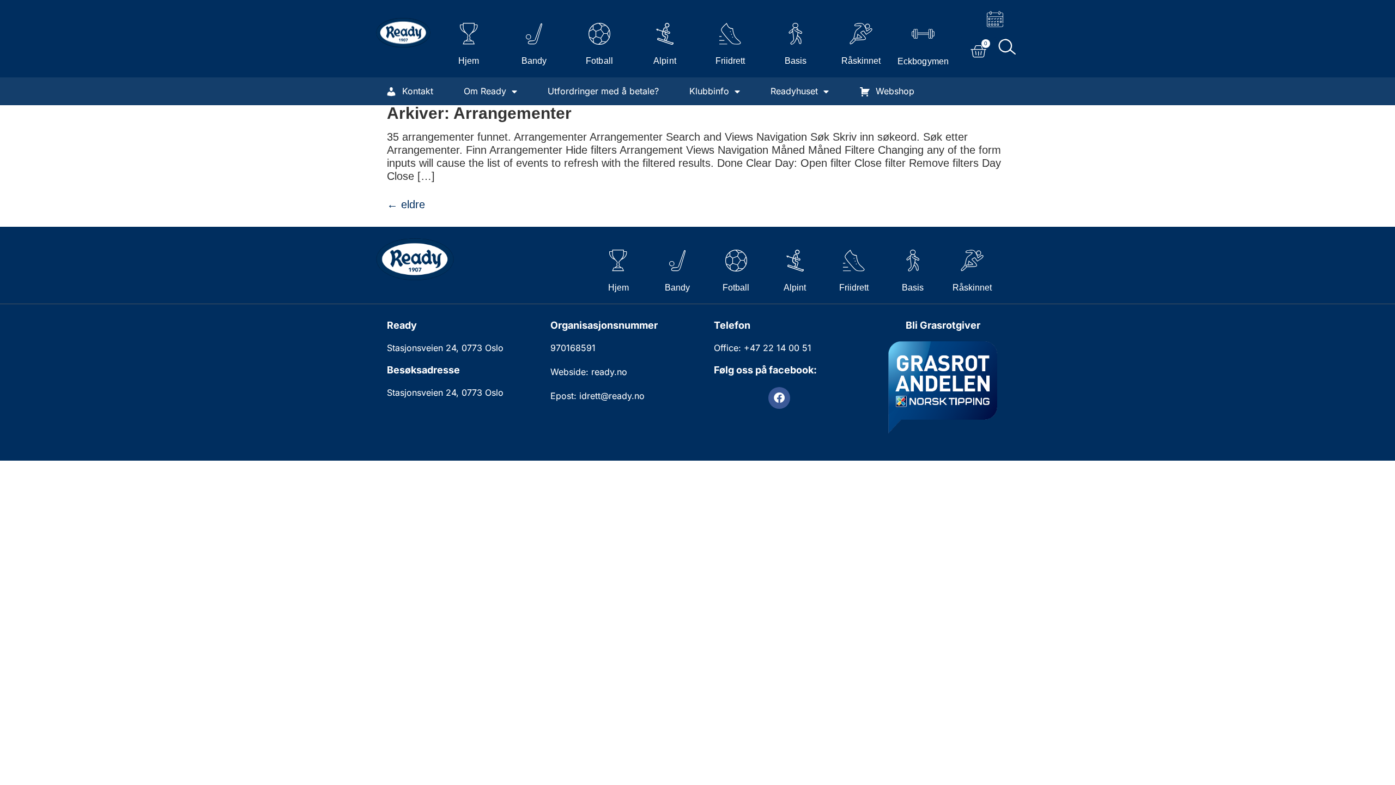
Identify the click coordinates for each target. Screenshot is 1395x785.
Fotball (599, 60)
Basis (795, 60)
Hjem (468, 60)
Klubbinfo (709, 91)
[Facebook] (779, 398)
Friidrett (730, 60)
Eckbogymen (922, 61)
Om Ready (485, 91)
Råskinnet (861, 60)
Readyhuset (794, 91)
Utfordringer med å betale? (603, 91)
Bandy (534, 60)
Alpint (664, 60)
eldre (406, 204)
